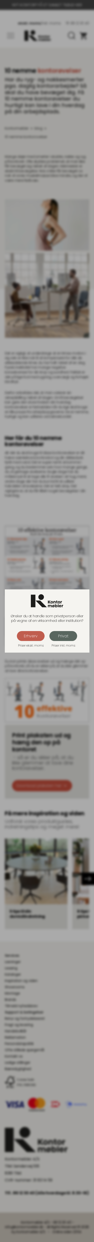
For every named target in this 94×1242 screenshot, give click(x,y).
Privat (63, 636)
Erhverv (31, 636)
